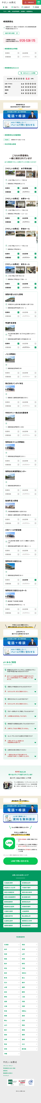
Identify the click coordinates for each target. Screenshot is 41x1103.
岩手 (5, 949)
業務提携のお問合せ (7, 1073)
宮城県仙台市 (26, 883)
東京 (5, 973)
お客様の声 (27, 7)
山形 (23, 954)
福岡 (23, 1035)
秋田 (5, 954)
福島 (5, 959)
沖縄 (5, 1054)
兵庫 (23, 1006)
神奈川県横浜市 (9, 892)
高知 (5, 1035)
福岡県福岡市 (8, 925)
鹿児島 (24, 1049)
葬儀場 (37, 7)
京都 (23, 1001)
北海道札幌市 (8, 883)
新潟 (5, 978)
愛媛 (23, 1030)
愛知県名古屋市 (9, 906)
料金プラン (16, 7)
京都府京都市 (26, 906)
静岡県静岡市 (8, 902)
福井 (23, 982)
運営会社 (5, 1070)
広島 (23, 1020)
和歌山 (24, 1011)
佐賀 (5, 1039)
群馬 (23, 963)
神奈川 (24, 973)
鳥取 (5, 1016)
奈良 (5, 1011)
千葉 (23, 968)
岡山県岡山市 (26, 916)
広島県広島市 (8, 921)
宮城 (23, 949)
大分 (23, 1044)
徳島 (23, 1025)
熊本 (5, 1044)
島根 (23, 1016)
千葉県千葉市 (26, 887)
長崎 (23, 1039)
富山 (23, 978)
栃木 (5, 963)
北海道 (6, 944)
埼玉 (5, 968)
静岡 (23, 992)
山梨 (5, 987)
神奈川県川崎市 (27, 892)
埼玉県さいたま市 (9, 887)
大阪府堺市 (25, 911)
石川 (5, 982)
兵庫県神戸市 (8, 916)
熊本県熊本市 (26, 925)
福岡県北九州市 (27, 921)
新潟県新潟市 (26, 897)
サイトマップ (6, 1075)
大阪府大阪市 (8, 911)
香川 (5, 1030)
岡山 (5, 1020)
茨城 (23, 959)
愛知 (5, 997)
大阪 (5, 1006)
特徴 (6, 7)
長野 (23, 987)
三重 (23, 997)
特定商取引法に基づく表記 (9, 1068)
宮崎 (5, 1049)
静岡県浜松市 (26, 902)
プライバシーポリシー (8, 1065)
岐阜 (5, 992)
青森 (23, 944)
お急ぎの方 (31, 2)
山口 (5, 1025)
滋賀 (5, 1001)
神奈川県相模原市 (10, 897)
